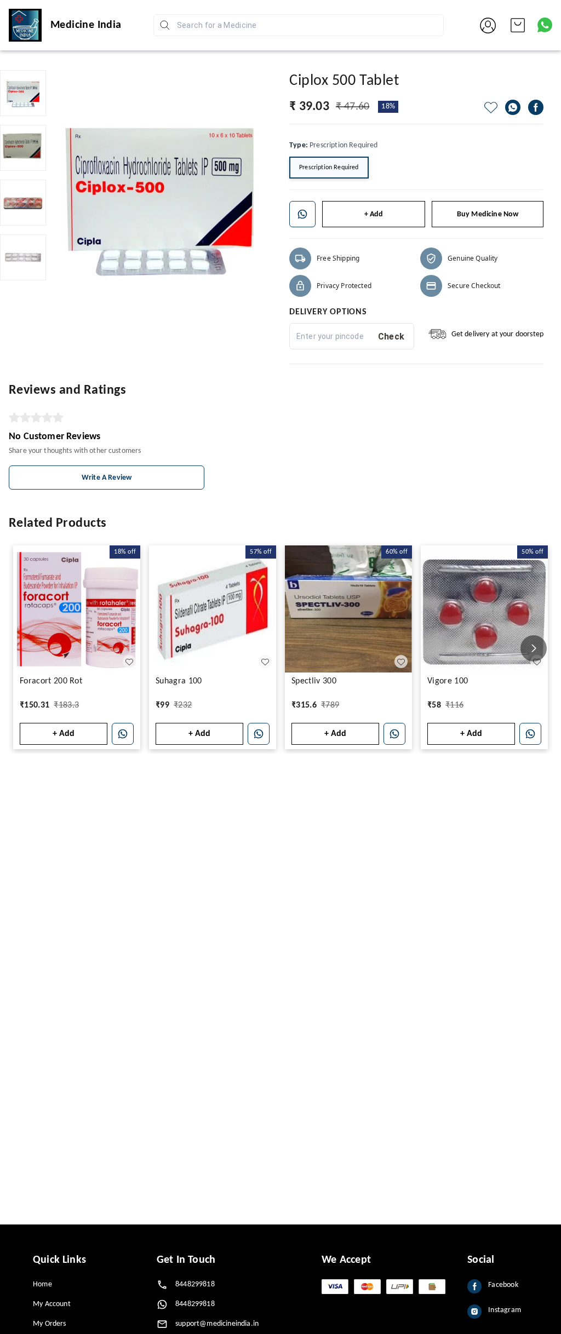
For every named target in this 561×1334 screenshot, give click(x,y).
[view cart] (517, 25)
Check (391, 336)
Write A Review (106, 478)
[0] (517, 25)
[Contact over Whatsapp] (544, 25)
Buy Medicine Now (488, 214)
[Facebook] (535, 107)
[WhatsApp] (512, 107)
